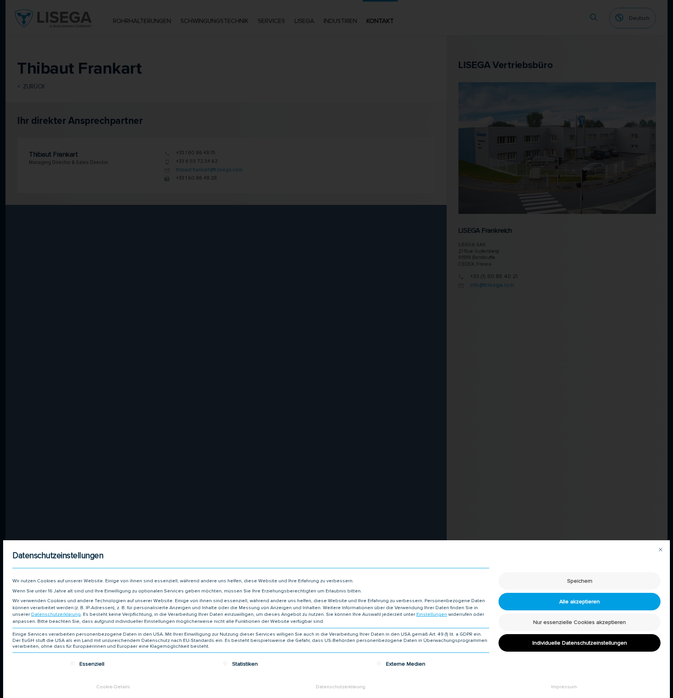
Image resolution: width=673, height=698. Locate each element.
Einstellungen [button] (431, 614)
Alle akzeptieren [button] (579, 601)
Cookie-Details (113, 687)
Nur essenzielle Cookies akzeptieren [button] (579, 622)
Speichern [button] (579, 581)
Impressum (564, 687)
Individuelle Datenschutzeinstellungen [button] (579, 643)
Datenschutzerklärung (56, 614)
